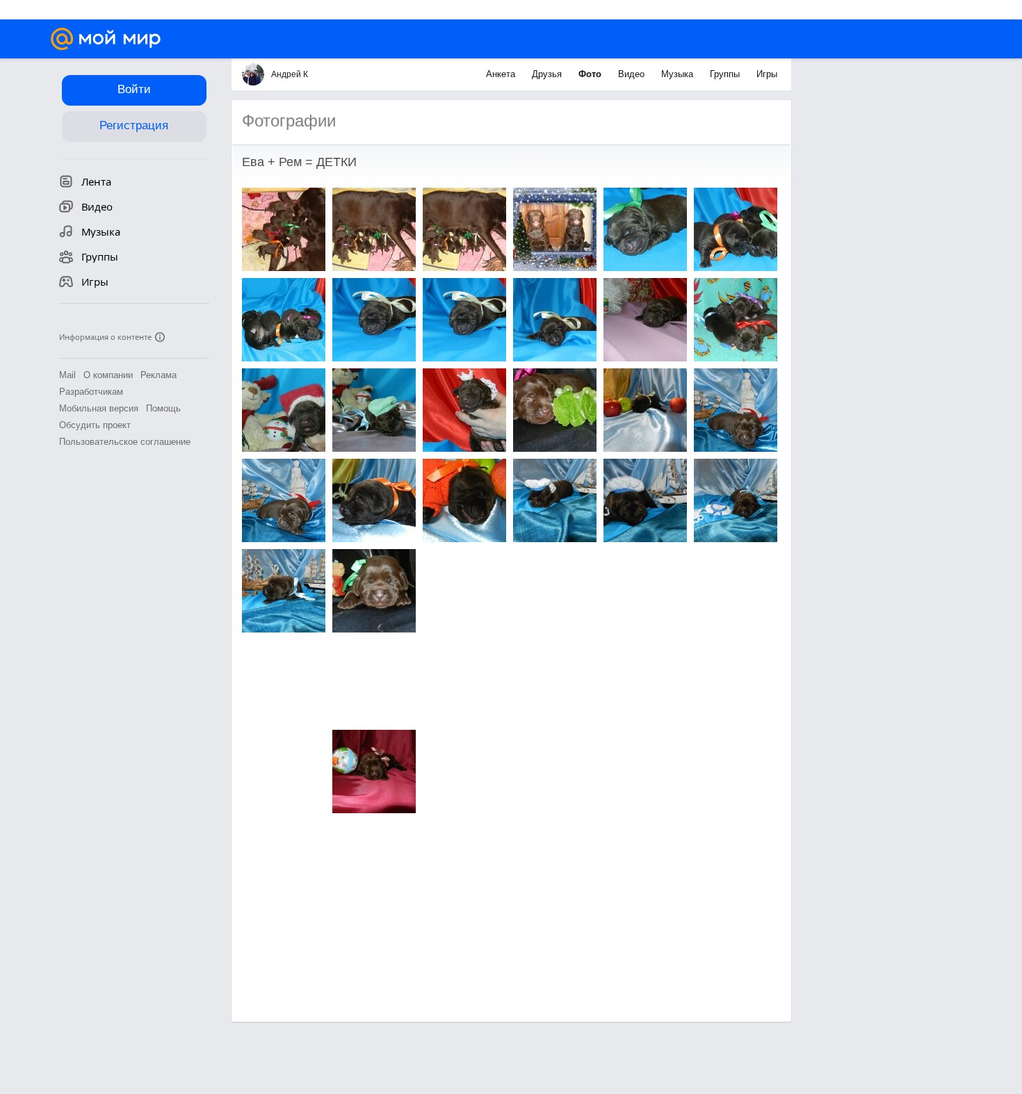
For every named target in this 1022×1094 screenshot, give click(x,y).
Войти (134, 89)
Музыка (678, 74)
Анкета (502, 74)
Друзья (548, 74)
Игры (766, 74)
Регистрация (133, 125)
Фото (591, 74)
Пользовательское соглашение (124, 441)
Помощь (163, 408)
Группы (726, 74)
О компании (108, 375)
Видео (632, 74)
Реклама (158, 375)
